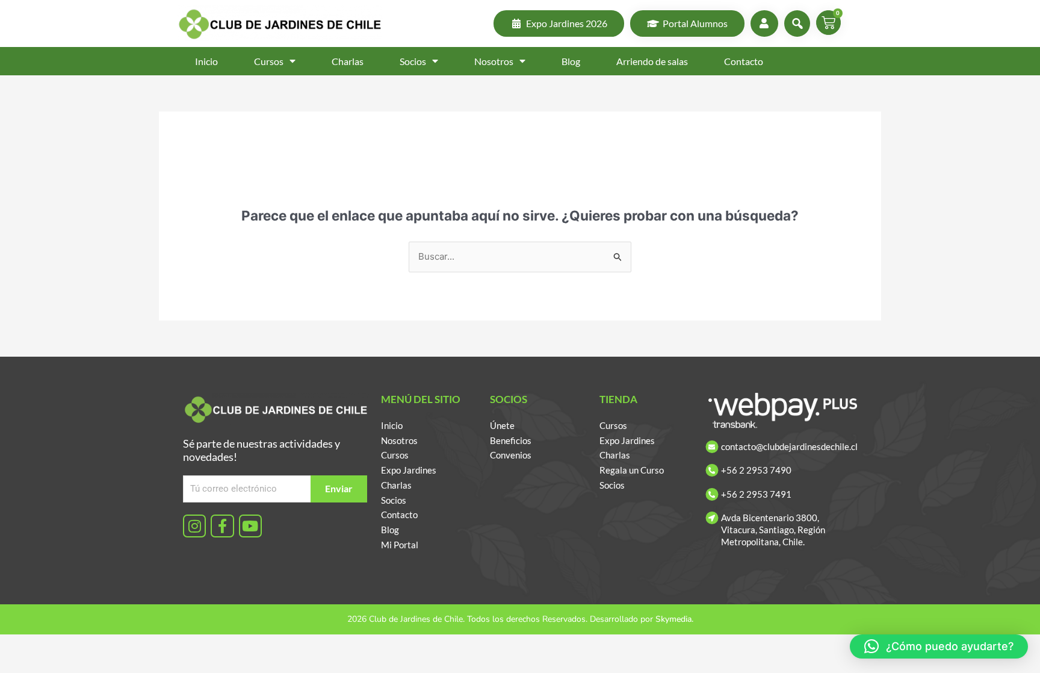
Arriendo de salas (652, 61)
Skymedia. (674, 619)
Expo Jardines (408, 470)
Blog (571, 61)
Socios (413, 61)
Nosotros (493, 61)
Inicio (206, 61)
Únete (502, 425)
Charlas (348, 61)
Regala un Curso (631, 470)
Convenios (510, 454)
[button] (939, 646)
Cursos (268, 61)
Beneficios (510, 440)
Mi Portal (399, 544)
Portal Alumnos (695, 23)
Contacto (743, 61)
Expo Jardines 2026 (566, 23)
